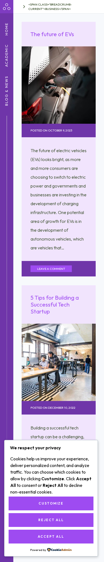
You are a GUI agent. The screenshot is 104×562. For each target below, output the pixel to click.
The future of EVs (52, 34)
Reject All (51, 520)
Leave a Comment (51, 269)
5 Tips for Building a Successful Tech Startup (55, 304)
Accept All (51, 536)
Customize (51, 503)
